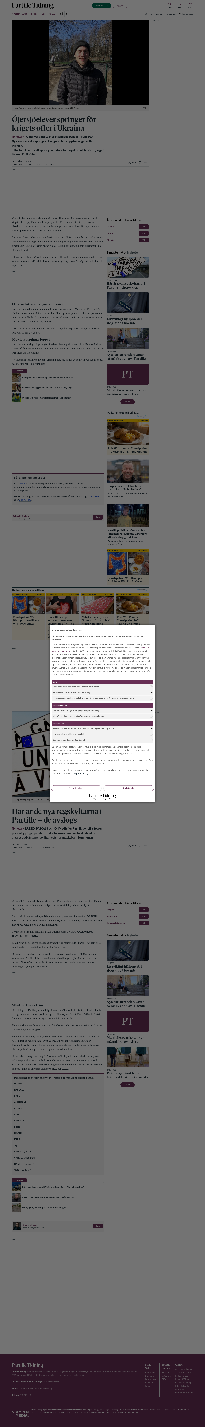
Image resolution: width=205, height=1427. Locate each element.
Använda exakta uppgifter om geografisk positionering (76, 710)
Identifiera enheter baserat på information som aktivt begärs (78, 716)
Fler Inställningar (76, 788)
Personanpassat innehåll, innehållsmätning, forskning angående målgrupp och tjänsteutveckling (93, 698)
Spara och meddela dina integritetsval (69, 740)
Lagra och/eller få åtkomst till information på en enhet (76, 686)
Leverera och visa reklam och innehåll (69, 734)
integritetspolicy (80, 773)
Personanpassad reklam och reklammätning (71, 692)
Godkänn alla (128, 788)
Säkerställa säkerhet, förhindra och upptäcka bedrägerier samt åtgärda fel (84, 728)
